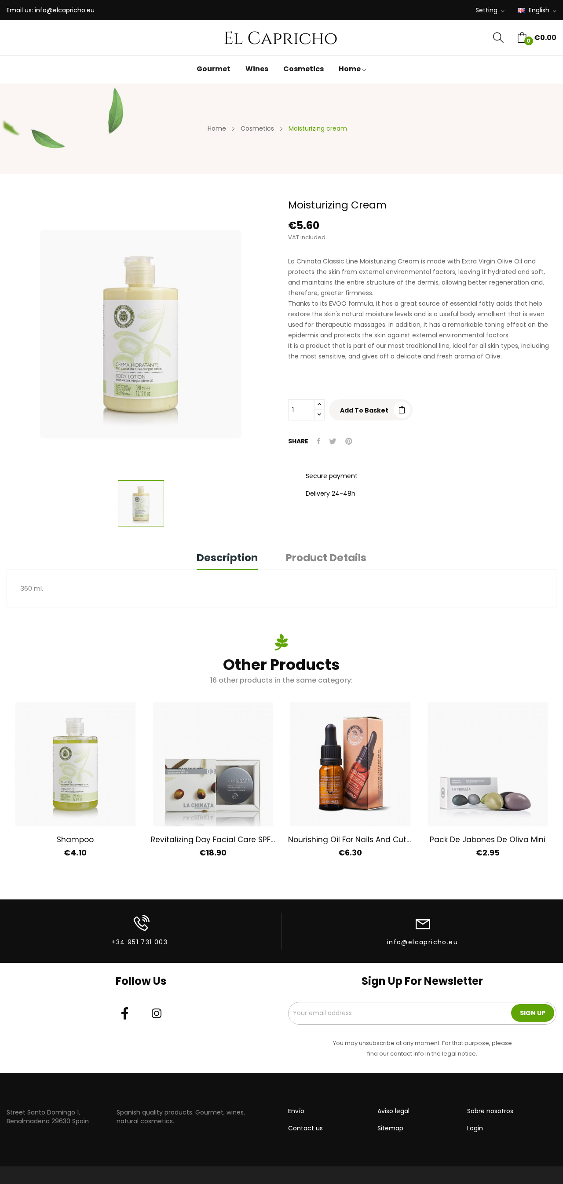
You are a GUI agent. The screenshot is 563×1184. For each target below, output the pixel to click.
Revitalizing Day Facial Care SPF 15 (213, 839)
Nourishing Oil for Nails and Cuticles (350, 839)
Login (475, 1128)
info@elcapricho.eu (65, 10)
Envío (296, 1111)
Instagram (156, 1013)
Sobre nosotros (490, 1111)
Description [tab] (227, 559)
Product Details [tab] (326, 559)
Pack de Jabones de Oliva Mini (487, 839)
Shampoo (75, 839)
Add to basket (364, 410)
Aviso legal (393, 1111)
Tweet (333, 441)
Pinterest (349, 441)
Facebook (125, 1013)
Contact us (305, 1128)
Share (319, 441)
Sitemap (390, 1128)
